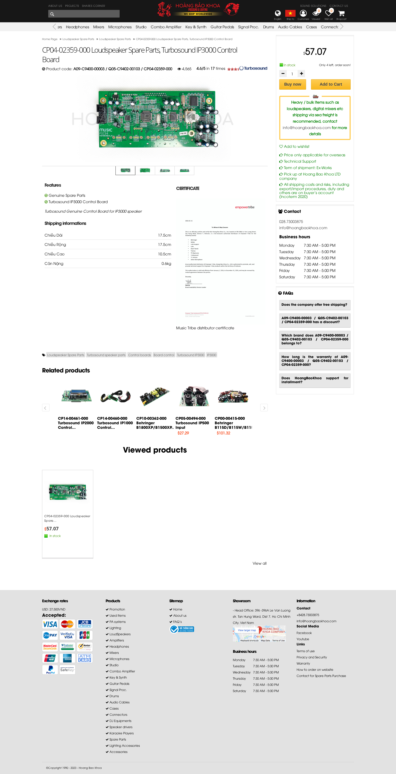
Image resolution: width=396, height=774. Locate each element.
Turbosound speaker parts (106, 355)
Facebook (304, 633)
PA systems (117, 621)
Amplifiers (116, 640)
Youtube (303, 639)
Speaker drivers (120, 727)
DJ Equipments (120, 720)
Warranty (303, 663)
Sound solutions (313, 5)
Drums (268, 26)
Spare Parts (117, 739)
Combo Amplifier (166, 26)
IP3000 (211, 355)
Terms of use (306, 651)
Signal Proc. (248, 26)
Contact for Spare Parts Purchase (321, 675)
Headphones (77, 26)
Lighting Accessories (124, 745)
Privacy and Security (312, 657)
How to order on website (315, 669)
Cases (311, 26)
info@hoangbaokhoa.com (307, 127)
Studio (141, 26)
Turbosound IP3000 (190, 355)
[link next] (46, 407)
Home (177, 609)
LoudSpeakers (120, 634)
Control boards (139, 355)
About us (55, 5)
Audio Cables (290, 26)
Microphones (120, 26)
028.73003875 (291, 221)
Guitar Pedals (222, 26)
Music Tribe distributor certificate (205, 327)
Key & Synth (195, 26)
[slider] (235, 69)
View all (260, 562)
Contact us (339, 5)
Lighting (115, 628)
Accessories (118, 751)
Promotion (117, 609)
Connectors (331, 26)
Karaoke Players (121, 733)
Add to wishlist (296, 146)
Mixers (98, 26)
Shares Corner (93, 5)
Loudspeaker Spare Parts (65, 355)
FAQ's (177, 621)
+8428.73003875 (308, 615)
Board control (164, 355)
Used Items (117, 615)
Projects (72, 5)
